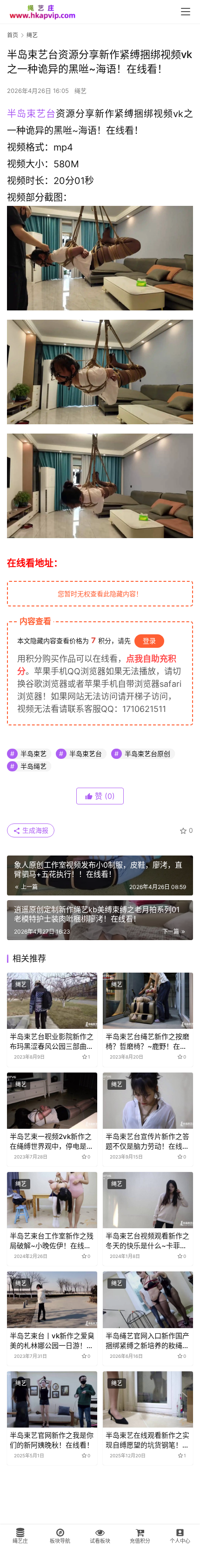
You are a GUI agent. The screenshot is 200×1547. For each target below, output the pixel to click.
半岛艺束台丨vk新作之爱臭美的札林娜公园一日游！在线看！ (52, 1340)
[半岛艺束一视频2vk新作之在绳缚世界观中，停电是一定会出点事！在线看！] (52, 1101)
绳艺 (80, 90)
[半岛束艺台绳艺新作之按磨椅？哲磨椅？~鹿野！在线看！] (148, 1001)
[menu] (185, 11)
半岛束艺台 (31, 113)
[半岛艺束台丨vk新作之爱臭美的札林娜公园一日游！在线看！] (52, 1299)
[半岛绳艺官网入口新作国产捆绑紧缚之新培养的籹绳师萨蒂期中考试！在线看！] (148, 1299)
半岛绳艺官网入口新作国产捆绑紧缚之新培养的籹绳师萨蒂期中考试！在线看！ (147, 1340)
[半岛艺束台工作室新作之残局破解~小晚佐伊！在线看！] (52, 1200)
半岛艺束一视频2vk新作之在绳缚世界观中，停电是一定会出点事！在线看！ (51, 1141)
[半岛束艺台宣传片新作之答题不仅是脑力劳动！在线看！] (148, 1101)
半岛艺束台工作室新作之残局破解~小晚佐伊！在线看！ (51, 1241)
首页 (12, 35)
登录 (149, 641)
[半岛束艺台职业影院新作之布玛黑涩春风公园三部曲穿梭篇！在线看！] (52, 1001)
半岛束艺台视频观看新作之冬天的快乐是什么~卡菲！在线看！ (147, 1241)
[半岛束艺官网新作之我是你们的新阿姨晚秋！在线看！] (52, 1399)
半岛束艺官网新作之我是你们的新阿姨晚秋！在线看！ (51, 1440)
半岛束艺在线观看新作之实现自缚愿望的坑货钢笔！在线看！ (147, 1440)
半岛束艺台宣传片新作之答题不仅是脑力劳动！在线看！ (147, 1141)
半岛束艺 (33, 753)
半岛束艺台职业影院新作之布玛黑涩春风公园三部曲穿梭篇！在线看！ (51, 1041)
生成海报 (34, 830)
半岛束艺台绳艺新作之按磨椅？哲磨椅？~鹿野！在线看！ (147, 1041)
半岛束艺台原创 (147, 753)
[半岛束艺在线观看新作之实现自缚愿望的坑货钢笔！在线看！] (148, 1399)
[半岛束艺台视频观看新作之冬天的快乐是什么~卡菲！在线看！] (148, 1200)
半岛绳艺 (33, 766)
